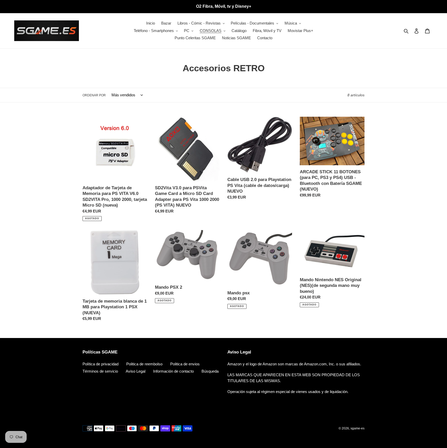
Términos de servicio (100, 371)
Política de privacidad (100, 364)
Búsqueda (210, 371)
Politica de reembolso (144, 364)
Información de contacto (173, 371)
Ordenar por (94, 95)
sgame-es (357, 428)
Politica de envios (185, 364)
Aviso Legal (135, 371)
